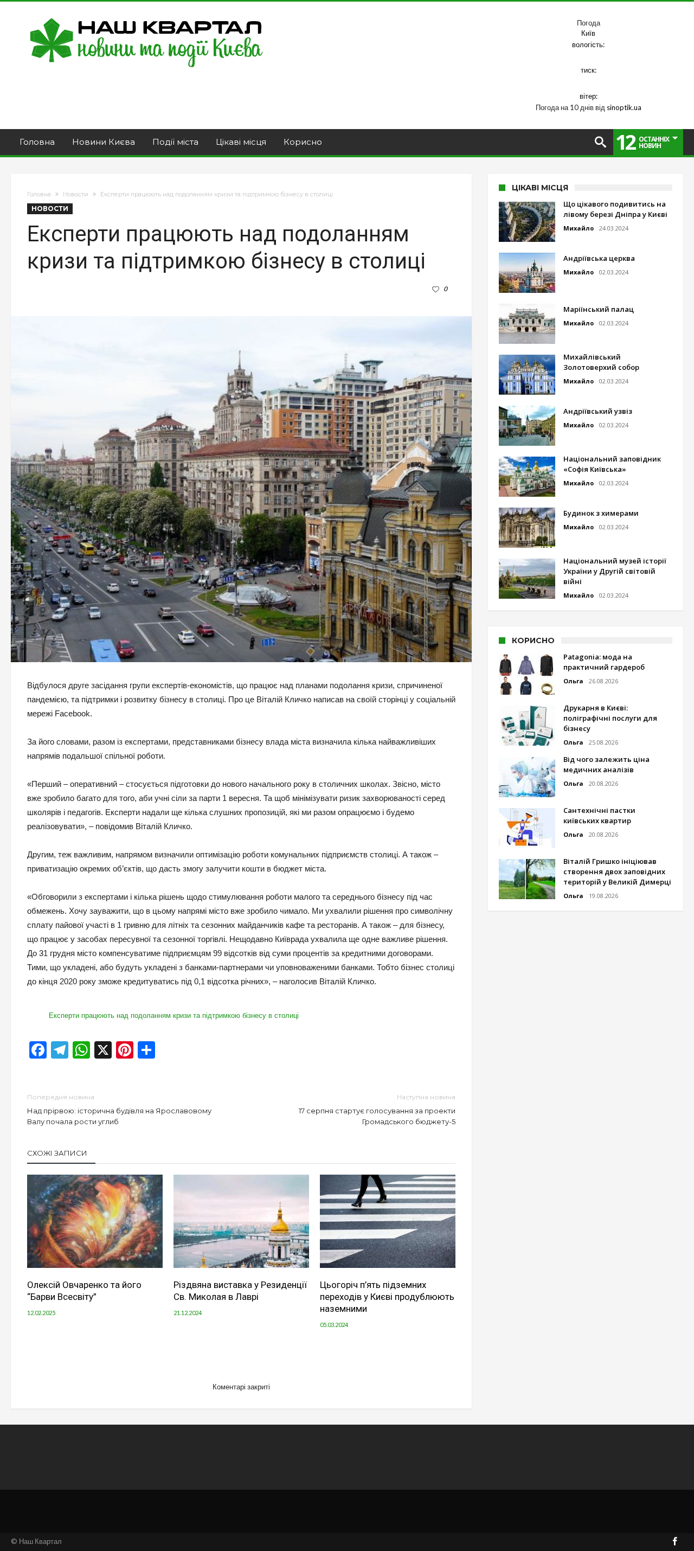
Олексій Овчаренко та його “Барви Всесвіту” (84, 1290)
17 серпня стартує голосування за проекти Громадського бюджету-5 (377, 1109)
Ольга (573, 681)
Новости (75, 194)
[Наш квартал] (146, 17)
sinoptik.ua (624, 107)
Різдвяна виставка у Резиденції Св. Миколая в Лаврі (240, 1290)
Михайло (578, 228)
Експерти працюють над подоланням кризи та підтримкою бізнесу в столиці (174, 1015)
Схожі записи (57, 1153)
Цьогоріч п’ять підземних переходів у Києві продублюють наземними (387, 1296)
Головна (39, 194)
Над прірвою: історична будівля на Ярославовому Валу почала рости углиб (119, 1109)
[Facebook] (674, 1542)
